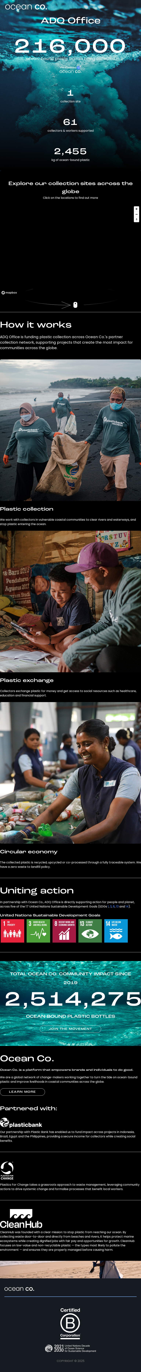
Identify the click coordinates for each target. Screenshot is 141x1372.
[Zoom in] (136, 209)
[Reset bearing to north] (136, 219)
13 (117, 906)
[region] (70, 250)
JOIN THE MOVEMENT (70, 1029)
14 (127, 906)
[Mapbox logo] (9, 293)
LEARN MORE (22, 1092)
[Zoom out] (136, 214)
